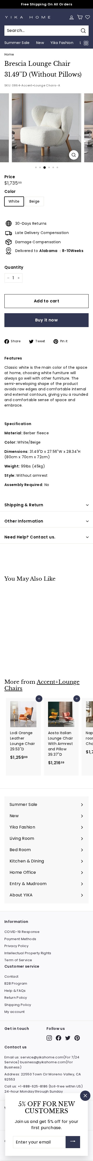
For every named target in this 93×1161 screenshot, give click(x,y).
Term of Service (18, 960)
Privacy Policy (16, 945)
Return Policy (15, 997)
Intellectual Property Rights (27, 953)
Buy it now (46, 320)
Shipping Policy (17, 1004)
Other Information (23, 521)
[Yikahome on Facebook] (58, 1038)
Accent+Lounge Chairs (42, 685)
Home (9, 54)
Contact (11, 976)
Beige (34, 201)
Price (9, 176)
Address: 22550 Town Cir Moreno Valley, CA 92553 (42, 1077)
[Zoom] (74, 155)
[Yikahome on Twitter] (68, 1038)
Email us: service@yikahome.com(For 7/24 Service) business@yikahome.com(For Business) (42, 1062)
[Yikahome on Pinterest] (77, 1038)
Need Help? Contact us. (29, 537)
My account (14, 1011)
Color (10, 191)
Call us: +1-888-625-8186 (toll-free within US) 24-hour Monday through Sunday (43, 1089)
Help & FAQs (15, 990)
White (14, 201)
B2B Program (15, 983)
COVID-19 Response (22, 931)
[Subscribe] (73, 1142)
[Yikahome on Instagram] (49, 1038)
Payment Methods (20, 939)
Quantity (14, 267)
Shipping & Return (23, 505)
